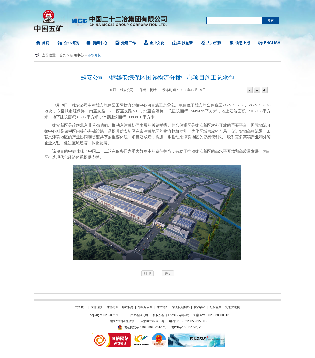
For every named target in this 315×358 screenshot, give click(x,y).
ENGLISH (272, 43)
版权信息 (128, 307)
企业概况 (71, 43)
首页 (45, 43)
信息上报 (242, 43)
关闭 (167, 273)
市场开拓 (94, 55)
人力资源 (214, 43)
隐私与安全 (145, 307)
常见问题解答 (181, 307)
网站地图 (162, 307)
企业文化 (157, 43)
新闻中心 (100, 43)
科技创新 (185, 43)
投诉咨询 (200, 307)
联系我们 (81, 307)
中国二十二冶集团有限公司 (102, 19)
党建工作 (128, 43)
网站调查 (112, 307)
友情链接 (96, 307)
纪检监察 (215, 307)
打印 (147, 273)
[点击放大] (157, 261)
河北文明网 (232, 307)
